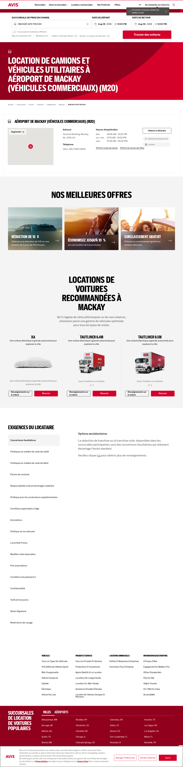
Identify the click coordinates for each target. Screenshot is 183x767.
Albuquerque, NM (49, 719)
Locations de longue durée (88, 678)
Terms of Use (82, 761)
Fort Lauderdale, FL (119, 737)
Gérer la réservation (57, 5)
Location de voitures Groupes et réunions (90, 695)
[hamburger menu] (174, 5)
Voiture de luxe (49, 694)
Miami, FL (148, 737)
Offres (117, 5)
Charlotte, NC (82, 731)
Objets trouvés (150, 683)
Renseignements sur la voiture (20, 393)
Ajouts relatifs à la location (88, 672)
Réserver (46, 393)
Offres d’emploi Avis (152, 672)
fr (140, 5)
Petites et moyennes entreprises (124, 661)
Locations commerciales (82, 5)
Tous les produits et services (88, 661)
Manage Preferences (125, 758)
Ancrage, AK (47, 725)
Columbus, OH (116, 719)
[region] (91, 756)
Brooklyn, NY (81, 719)
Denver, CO (115, 731)
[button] (30, 146)
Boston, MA (47, 742)
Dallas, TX (114, 725)
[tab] (48, 712)
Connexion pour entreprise (121, 667)
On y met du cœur (151, 689)
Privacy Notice (41, 761)
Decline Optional (147, 758)
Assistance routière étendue (88, 689)
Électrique (46, 689)
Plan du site (148, 678)
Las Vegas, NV (150, 725)
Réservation (40, 5)
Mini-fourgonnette (50, 672)
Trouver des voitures (147, 34)
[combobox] (51, 24)
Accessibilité (149, 694)
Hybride (45, 683)
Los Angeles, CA (151, 731)
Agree (168, 758)
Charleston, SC (82, 725)
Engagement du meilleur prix (156, 667)
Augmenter (16, 132)
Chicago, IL (81, 737)
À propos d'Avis (150, 661)
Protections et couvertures (87, 667)
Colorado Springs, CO (85, 742)
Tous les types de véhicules (55, 661)
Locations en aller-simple (87, 683)
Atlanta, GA (47, 731)
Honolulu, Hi (115, 742)
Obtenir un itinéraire (157, 131)
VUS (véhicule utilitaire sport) (55, 667)
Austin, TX (46, 737)
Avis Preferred (103, 5)
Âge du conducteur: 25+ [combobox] (22, 36)
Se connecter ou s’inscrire (157, 5)
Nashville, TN (150, 742)
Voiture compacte (50, 678)
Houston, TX (149, 719)
